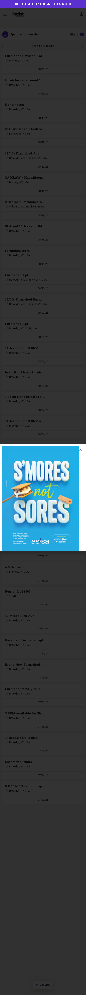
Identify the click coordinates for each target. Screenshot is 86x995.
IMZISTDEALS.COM (58, 4)
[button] (80, 449)
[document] (43, 497)
